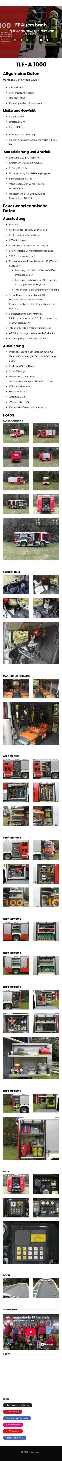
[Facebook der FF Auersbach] (27, 40)
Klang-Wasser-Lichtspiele (17, 1405)
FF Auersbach (31, 25)
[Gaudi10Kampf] (21, 40)
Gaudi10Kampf (12, 1411)
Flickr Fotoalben (13, 1424)
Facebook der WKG (14, 1438)
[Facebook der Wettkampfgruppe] (47, 40)
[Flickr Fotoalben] (34, 40)
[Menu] (3, 3)
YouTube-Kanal (13, 1431)
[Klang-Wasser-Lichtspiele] (14, 40)
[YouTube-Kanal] (41, 40)
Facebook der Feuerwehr (17, 1418)
